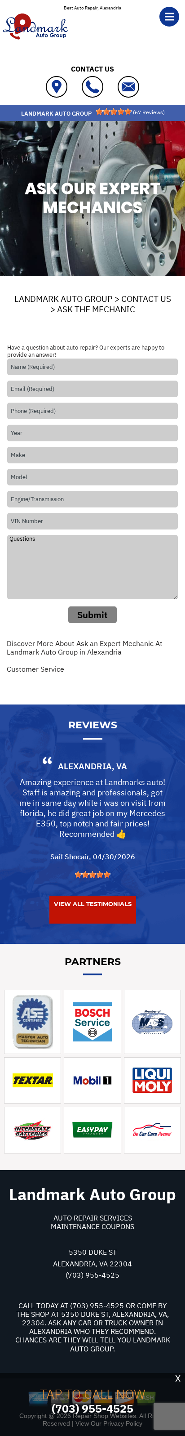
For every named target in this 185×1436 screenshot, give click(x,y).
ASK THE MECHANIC (96, 309)
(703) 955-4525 (92, 1274)
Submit (92, 615)
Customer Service (35, 668)
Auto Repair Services (92, 1217)
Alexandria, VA (92, 766)
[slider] (114, 111)
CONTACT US (146, 298)
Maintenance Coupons (92, 1226)
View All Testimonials (93, 903)
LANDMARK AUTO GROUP (63, 298)
